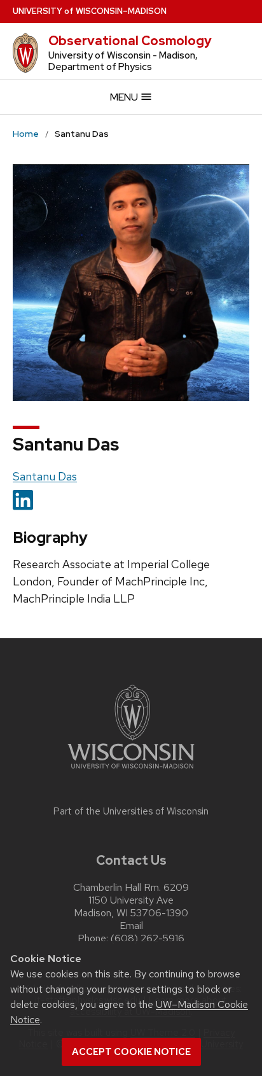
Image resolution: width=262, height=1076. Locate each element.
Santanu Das (45, 476)
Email (131, 925)
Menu (125, 97)
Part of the (131, 811)
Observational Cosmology (130, 40)
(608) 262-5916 (147, 938)
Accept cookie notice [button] (131, 1051)
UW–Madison (90, 11)
